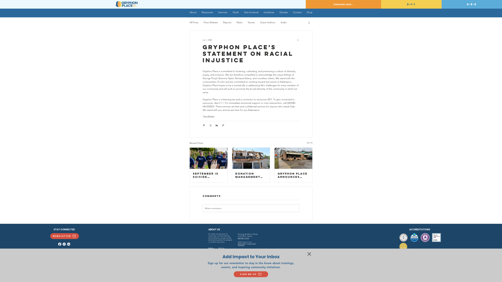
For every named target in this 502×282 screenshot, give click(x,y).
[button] (309, 254)
